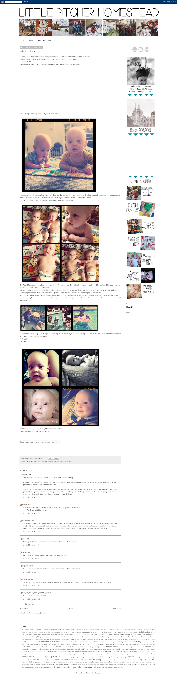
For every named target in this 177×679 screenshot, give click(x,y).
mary (130, 649)
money (75, 651)
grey (35, 461)
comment (30, 639)
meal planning (145, 649)
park (125, 654)
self (93, 660)
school (90, 660)
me (139, 649)
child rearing (104, 637)
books (144, 635)
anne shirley (123, 632)
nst (55, 654)
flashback (97, 642)
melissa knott (25, 651)
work (98, 667)
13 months (45, 629)
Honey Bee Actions (43, 647)
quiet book (31, 660)
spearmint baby (40, 662)
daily (86, 639)
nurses (64, 654)
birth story (116, 635)
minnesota (54, 652)
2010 (107, 629)
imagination (93, 647)
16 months (66, 629)
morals (96, 651)
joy (139, 647)
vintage (24, 667)
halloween (101, 644)
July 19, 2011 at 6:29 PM (31, 572)
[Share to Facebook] (56, 458)
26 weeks (121, 629)
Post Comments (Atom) (37, 613)
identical (80, 647)
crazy (72, 639)
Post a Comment (28, 604)
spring (53, 662)
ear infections (132, 639)
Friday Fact (127, 642)
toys (57, 664)
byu (74, 637)
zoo (122, 667)
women (73, 667)
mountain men (120, 652)
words (94, 667)
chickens (97, 637)
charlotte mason (90, 637)
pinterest (63, 657)
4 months (40, 632)
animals (117, 632)
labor (56, 649)
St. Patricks (59, 662)
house (64, 647)
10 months (25, 629)
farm (60, 642)
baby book (25, 635)
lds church (70, 649)
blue (132, 635)
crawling (68, 639)
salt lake (67, 660)
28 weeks (127, 629)
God (42, 644)
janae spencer (127, 647)
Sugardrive (26, 566)
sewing (98, 660)
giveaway (30, 644)
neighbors (152, 651)
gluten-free (37, 644)
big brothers (101, 635)
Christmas (135, 637)
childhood (112, 637)
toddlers (52, 664)
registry (61, 660)
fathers (81, 642)
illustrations (86, 647)
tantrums (120, 662)
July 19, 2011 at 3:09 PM (31, 558)
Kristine (24, 505)
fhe (84, 642)
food (108, 642)
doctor (123, 639)
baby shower (51, 635)
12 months (38, 629)
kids (40, 649)
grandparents (62, 644)
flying (104, 642)
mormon (101, 652)
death (90, 639)
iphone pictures (51, 461)
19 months (85, 629)
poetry (81, 657)
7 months (53, 632)
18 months (78, 629)
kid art (29, 649)
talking (110, 662)
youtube (118, 667)
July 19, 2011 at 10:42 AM (31, 513)
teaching (126, 662)
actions (87, 632)
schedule (84, 660)
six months (135, 660)
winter (68, 667)
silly (121, 660)
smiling (149, 660)
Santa (79, 660)
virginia (28, 667)
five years (91, 642)
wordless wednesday (83, 667)
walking (33, 667)
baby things (60, 635)
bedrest (79, 635)
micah (49, 652)
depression (95, 639)
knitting (52, 649)
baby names (42, 635)
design (101, 639)
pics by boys (46, 657)
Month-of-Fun (89, 652)
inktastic (103, 647)
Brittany (24, 475)
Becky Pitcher (46, 114)
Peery (132, 654)
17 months (72, 629)
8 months (58, 632)
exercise (32, 642)
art (128, 632)
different (106, 639)
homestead (34, 647)
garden (153, 642)
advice (101, 632)
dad (83, 639)
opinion (87, 654)
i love (70, 647)
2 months (91, 629)
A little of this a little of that (76, 632)
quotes (41, 660)
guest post (85, 644)
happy (114, 644)
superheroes (93, 662)
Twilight (98, 664)
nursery (58, 654)
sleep (140, 660)
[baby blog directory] (39, 442)
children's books (121, 637)
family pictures (52, 642)
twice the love (92, 664)
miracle (61, 651)
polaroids (85, 657)
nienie (51, 654)
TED (130, 662)
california (77, 637)
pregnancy (122, 657)
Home (22, 40)
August (132, 632)
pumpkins (148, 657)
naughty (147, 651)
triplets (75, 664)
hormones (53, 647)
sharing (104, 660)
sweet (99, 662)
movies (128, 651)
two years (120, 664)
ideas (74, 647)
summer (85, 662)
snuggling (24, 662)
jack (121, 647)
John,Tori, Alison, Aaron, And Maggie (35, 593)
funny (138, 642)
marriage (125, 649)
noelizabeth (26, 579)
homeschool (26, 647)
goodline (55, 644)
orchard (93, 654)
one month (80, 654)
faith (36, 642)
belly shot (94, 635)
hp (67, 647)
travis (70, 664)
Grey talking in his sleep (28, 114)
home (137, 644)
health (119, 644)
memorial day (39, 651)
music (137, 651)
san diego (74, 660)
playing (75, 657)
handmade (109, 644)
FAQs (50, 40)
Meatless (152, 649)
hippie (126, 644)
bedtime (87, 635)
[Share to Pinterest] (58, 458)
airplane (110, 632)
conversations (39, 639)
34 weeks (28, 632)
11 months (31, 629)
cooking (58, 639)
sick (115, 660)
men (45, 651)
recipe (57, 660)
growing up (77, 644)
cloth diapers (143, 637)
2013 (111, 629)
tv (86, 664)
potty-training (113, 657)
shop (107, 660)
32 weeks (151, 629)
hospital (58, 647)
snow (153, 660)
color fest (24, 639)
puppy (153, 657)
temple (139, 662)
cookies (54, 639)
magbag (100, 649)
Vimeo (57, 114)
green (68, 644)
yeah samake (108, 667)
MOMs (70, 651)
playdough (70, 657)
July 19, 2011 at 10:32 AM (31, 497)
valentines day (146, 664)
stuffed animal (78, 662)
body (135, 635)
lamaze (64, 649)
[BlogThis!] (51, 458)
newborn (43, 654)
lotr (92, 649)
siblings (111, 660)
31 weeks (145, 629)
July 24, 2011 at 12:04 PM (31, 599)
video (69, 461)
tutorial (84, 664)
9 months (64, 632)
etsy (28, 642)
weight (64, 667)
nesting (24, 654)
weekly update (56, 667)
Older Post (117, 609)
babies (28, 461)
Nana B (24, 552)
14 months (52, 629)
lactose (60, 649)
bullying (70, 637)
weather (42, 667)
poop (90, 657)
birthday (123, 635)
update (135, 664)
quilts (37, 660)
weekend (48, 667)
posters (107, 657)
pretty (137, 657)
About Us (41, 40)
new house (30, 654)
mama (104, 649)
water (38, 667)
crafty (63, 639)
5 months (47, 632)
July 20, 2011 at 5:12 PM (31, 586)
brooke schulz (57, 637)
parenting (120, 654)
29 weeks (133, 629)
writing (102, 667)
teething (134, 662)
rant (47, 660)
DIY (119, 639)
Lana (23, 539)
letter (81, 649)
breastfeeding (26, 637)
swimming (104, 662)
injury (99, 647)
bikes (106, 635)
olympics (74, 654)
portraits (101, 657)
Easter (139, 639)
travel (66, 665)
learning (76, 649)
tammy (114, 662)
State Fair (65, 662)
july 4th (142, 647)
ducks (126, 639)
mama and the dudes (114, 649)
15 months (59, 629)
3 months (139, 629)
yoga (113, 667)
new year (37, 654)
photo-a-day (27, 657)
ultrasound (127, 665)
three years (45, 664)
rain (45, 660)
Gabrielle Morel (145, 642)
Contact (31, 40)
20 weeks (103, 629)
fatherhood (75, 642)
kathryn (147, 647)
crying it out (78, 639)
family (43, 642)
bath (66, 635)
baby (149, 632)
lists (89, 649)
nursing (68, 654)
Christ (129, 637)
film (32, 461)
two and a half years (112, 664)
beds (83, 635)
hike (122, 644)
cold (154, 637)
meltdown (32, 651)
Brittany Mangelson (38, 637)
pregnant (130, 657)
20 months (97, 629)
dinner (111, 639)
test (143, 662)
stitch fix (70, 662)
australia (138, 632)
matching (135, 649)
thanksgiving (149, 662)
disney (115, 639)
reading (52, 660)
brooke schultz (49, 637)
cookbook (48, 639)
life (84, 649)
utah (139, 665)
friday (121, 642)
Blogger (97, 673)
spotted (48, 662)
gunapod (92, 644)
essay (24, 642)
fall (39, 642)
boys (153, 635)
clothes (150, 637)
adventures (94, 632)
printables (142, 657)
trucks (79, 664)
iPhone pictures (29, 51)
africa (105, 632)
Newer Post (24, 609)
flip (102, 642)
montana (81, 651)
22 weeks (115, 629)
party (129, 654)
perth (136, 654)
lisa (87, 649)
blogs (128, 635)
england (153, 639)
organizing (99, 654)
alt (113, 632)
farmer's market (66, 642)
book (139, 635)
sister (125, 660)
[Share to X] (53, 458)
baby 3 (153, 632)
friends (133, 642)
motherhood (110, 652)
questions (24, 660)
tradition (61, 664)
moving (132, 651)
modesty (65, 651)
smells (144, 660)
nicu (48, 654)
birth (110, 635)
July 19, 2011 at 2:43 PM (31, 545)
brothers (64, 637)
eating (143, 639)
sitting (129, 660)
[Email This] (49, 458)
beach (71, 635)
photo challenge (150, 654)
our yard (105, 654)
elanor (148, 639)
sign (119, 660)
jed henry (134, 647)
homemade (152, 644)
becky (74, 635)
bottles (148, 635)
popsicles (94, 657)
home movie (42, 461)
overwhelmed (112, 654)
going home (48, 644)
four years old (114, 642)
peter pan (141, 654)
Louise (96, 649)
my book (142, 651)
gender (24, 644)
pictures (59, 461)
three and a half (36, 664)
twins (65, 461)
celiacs (83, 637)
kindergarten (45, 649)
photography (37, 657)
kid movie (35, 649)
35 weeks (34, 632)
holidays (132, 644)
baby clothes (33, 635)
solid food (31, 662)
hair (96, 644)
